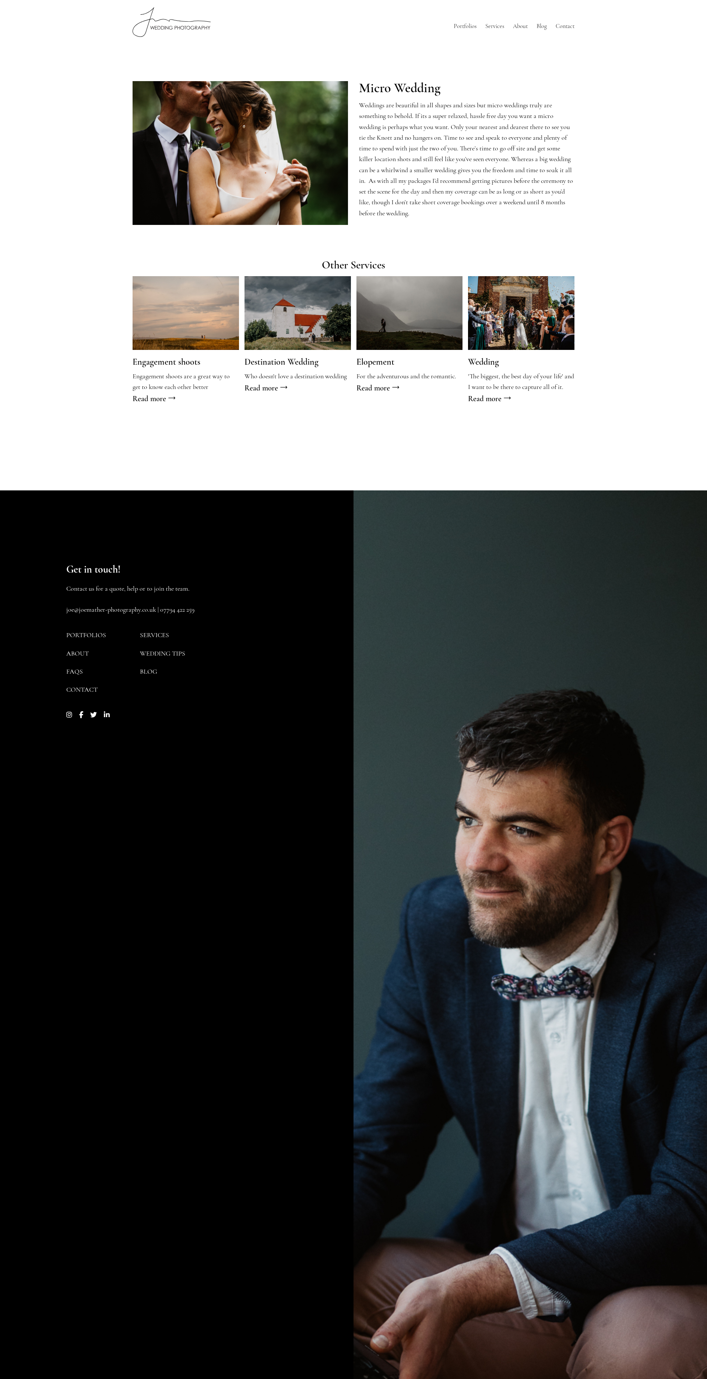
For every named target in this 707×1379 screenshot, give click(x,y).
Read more (150, 399)
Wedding (483, 362)
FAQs (74, 672)
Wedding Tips (162, 654)
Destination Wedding (282, 362)
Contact (82, 690)
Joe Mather (172, 22)
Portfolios (86, 635)
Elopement (375, 362)
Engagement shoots (166, 362)
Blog (148, 672)
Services (154, 635)
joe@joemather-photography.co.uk (111, 610)
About (77, 654)
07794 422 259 (177, 610)
